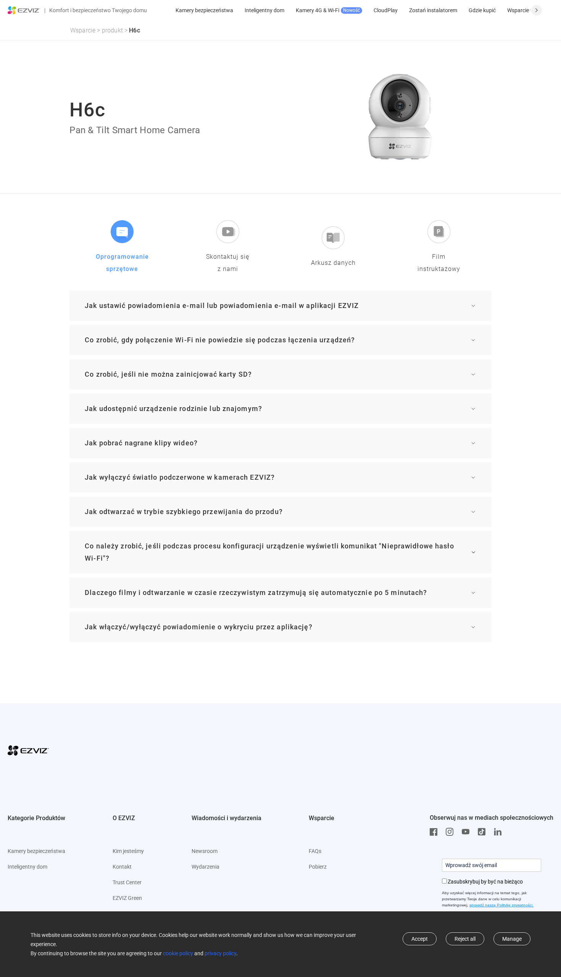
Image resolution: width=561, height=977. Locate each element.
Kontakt (122, 867)
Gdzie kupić (482, 10)
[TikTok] (483, 832)
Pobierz (318, 867)
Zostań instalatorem (433, 10)
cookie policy (178, 953)
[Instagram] (451, 832)
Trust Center (127, 882)
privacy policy (220, 953)
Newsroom (205, 851)
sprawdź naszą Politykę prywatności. (501, 905)
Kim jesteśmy (128, 851)
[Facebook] (435, 832)
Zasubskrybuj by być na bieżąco (485, 882)
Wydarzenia (205, 867)
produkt (112, 30)
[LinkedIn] (499, 832)
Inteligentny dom (264, 10)
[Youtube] (467, 832)
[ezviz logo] (24, 10)
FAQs (315, 851)
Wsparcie (83, 30)
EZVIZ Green (127, 898)
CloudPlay (386, 10)
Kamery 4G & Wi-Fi (328, 10)
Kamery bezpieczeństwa (204, 10)
